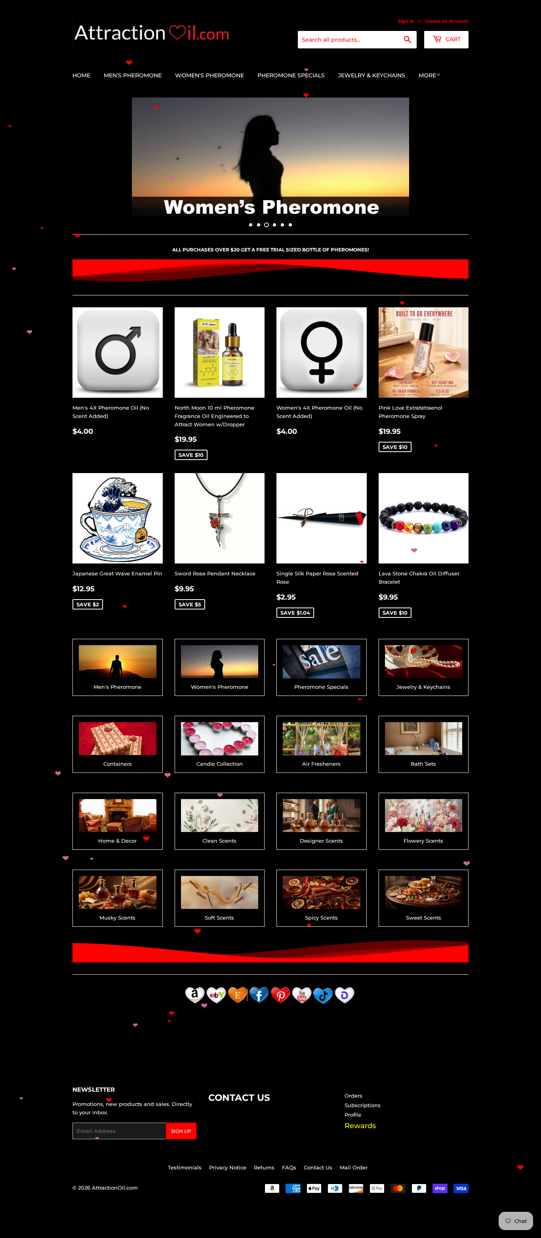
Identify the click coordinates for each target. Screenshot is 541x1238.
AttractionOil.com (115, 1187)
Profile (353, 1115)
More (427, 75)
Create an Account (447, 21)
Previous (89, 157)
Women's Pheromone (209, 75)
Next (452, 157)
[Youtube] (302, 1004)
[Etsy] (238, 1004)
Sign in (406, 21)
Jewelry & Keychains (371, 75)
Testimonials (185, 1167)
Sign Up (181, 1131)
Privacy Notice (227, 1167)
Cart (452, 39)
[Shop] (344, 1004)
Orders (353, 1095)
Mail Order (354, 1167)
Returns (264, 1167)
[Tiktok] (323, 1004)
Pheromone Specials (291, 75)
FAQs (289, 1167)
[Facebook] (259, 1004)
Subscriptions (363, 1105)
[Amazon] (195, 1004)
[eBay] (216, 1004)
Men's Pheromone (133, 75)
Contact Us (318, 1167)
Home (81, 75)
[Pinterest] (280, 1004)
